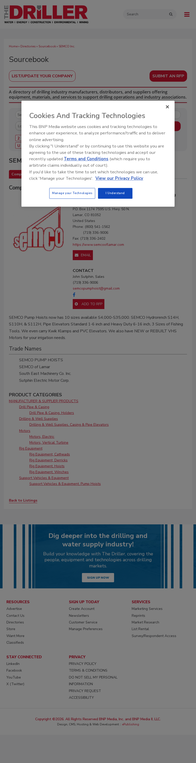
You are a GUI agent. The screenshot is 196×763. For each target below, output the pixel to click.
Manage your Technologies (72, 193)
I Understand (115, 193)
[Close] (167, 106)
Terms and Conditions (86, 159)
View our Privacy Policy (119, 178)
